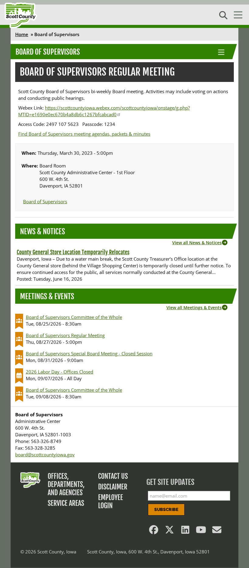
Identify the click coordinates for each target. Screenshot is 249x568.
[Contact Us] (217, 531)
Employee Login (110, 501)
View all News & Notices (197, 242)
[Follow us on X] (169, 531)
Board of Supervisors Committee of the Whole (74, 317)
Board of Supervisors (47, 52)
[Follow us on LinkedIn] (185, 531)
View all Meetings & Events (194, 307)
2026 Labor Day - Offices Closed (59, 372)
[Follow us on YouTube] (201, 531)
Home (21, 34)
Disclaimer (112, 487)
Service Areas (66, 503)
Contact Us (113, 476)
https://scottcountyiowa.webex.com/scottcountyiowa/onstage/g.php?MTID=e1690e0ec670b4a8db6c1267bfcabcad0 (104, 111)
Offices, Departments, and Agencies (66, 484)
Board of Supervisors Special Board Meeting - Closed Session (89, 353)
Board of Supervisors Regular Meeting (65, 335)
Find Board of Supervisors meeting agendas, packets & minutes (84, 134)
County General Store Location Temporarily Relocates (73, 252)
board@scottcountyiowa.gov (45, 454)
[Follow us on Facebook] (153, 531)
